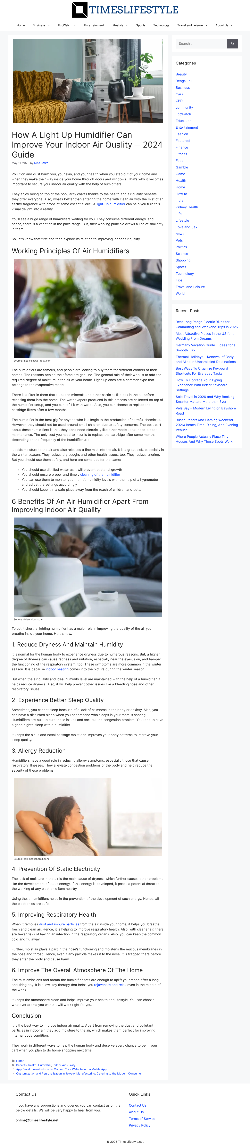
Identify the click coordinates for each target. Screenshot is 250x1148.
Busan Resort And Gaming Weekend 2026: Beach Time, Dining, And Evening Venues (207, 425)
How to (181, 194)
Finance (182, 147)
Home (21, 25)
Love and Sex (186, 227)
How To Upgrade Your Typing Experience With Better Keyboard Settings (202, 385)
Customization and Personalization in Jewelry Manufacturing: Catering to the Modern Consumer (79, 1073)
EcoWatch (64, 25)
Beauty (181, 74)
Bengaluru (184, 81)
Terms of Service (142, 1119)
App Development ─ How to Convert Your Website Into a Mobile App (61, 1069)
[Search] (232, 43)
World (180, 294)
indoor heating (57, 669)
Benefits (21, 1065)
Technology (161, 25)
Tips (179, 280)
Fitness (181, 154)
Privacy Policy (139, 1125)
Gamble (182, 167)
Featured (183, 141)
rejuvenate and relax (110, 985)
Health (181, 181)
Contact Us (137, 1105)
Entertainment (94, 25)
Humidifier (44, 1065)
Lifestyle (117, 25)
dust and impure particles (59, 924)
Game (180, 174)
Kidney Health (187, 207)
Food (180, 161)
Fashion (182, 134)
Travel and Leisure (190, 25)
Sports (141, 25)
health (32, 1065)
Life (179, 214)
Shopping (183, 260)
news (180, 234)
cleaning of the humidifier (100, 474)
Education (183, 121)
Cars (179, 94)
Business (39, 25)
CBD (179, 101)
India (179, 200)
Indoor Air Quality (64, 1065)
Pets (179, 240)
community (184, 107)
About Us (222, 25)
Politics (181, 247)
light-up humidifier (110, 204)
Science (182, 254)
